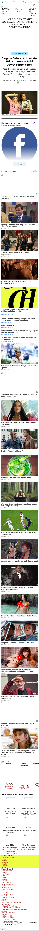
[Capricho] (20, 12)
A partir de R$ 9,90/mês (10, 787)
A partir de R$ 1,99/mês (24, 788)
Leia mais (19, 164)
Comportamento (19, 53)
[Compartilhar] (33, 123)
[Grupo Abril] (2, 2)
